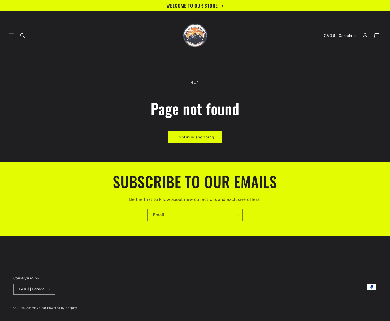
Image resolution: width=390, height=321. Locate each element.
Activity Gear (36, 308)
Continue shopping (195, 137)
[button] (11, 36)
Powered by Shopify (62, 308)
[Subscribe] (236, 215)
